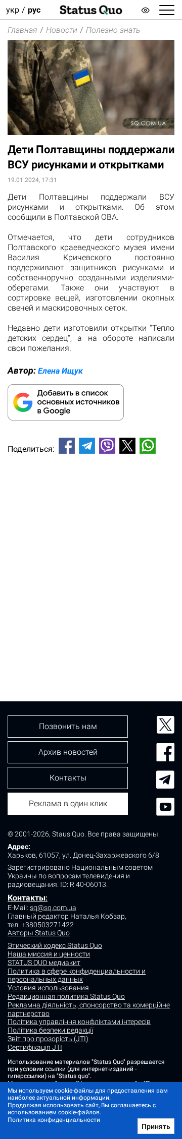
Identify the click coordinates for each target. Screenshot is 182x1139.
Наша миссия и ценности (49, 954)
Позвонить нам (68, 726)
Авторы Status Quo (39, 933)
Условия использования (48, 988)
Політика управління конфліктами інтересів (79, 1021)
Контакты (27, 898)
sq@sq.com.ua (53, 908)
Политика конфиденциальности (54, 1119)
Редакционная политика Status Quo (66, 996)
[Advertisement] (91, 560)
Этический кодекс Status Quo (55, 945)
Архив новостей (68, 752)
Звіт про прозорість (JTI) (48, 1039)
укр (12, 10)
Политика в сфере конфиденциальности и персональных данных (77, 975)
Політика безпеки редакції (50, 1030)
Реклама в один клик (68, 803)
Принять (156, 1126)
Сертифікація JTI (35, 1047)
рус (34, 10)
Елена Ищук (60, 371)
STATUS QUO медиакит (44, 962)
